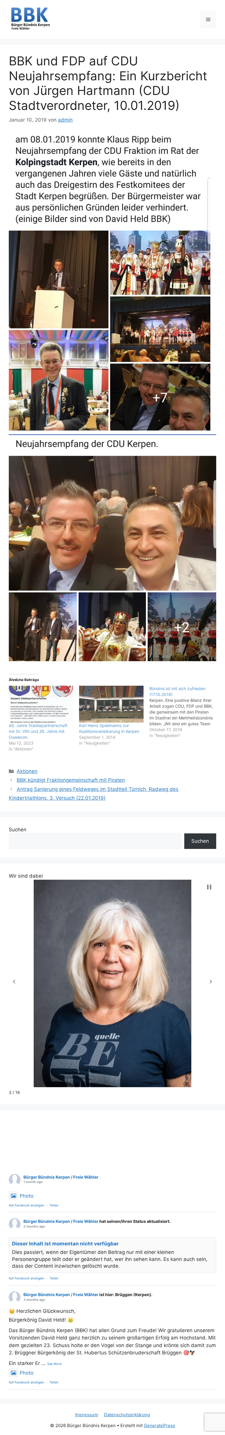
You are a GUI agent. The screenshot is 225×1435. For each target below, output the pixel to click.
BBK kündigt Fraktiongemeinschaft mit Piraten (71, 780)
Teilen (54, 1205)
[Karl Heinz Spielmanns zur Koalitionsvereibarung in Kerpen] (111, 704)
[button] (14, 981)
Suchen (17, 830)
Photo (26, 1196)
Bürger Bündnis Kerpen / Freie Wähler (60, 1176)
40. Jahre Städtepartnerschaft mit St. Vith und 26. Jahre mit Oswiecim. (38, 731)
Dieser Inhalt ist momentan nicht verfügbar (65, 1244)
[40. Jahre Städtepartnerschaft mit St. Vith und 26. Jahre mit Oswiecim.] (41, 704)
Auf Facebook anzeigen (26, 1205)
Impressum (86, 1414)
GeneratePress (159, 1425)
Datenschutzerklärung (127, 1414)
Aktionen (27, 771)
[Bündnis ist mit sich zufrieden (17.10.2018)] (184, 712)
